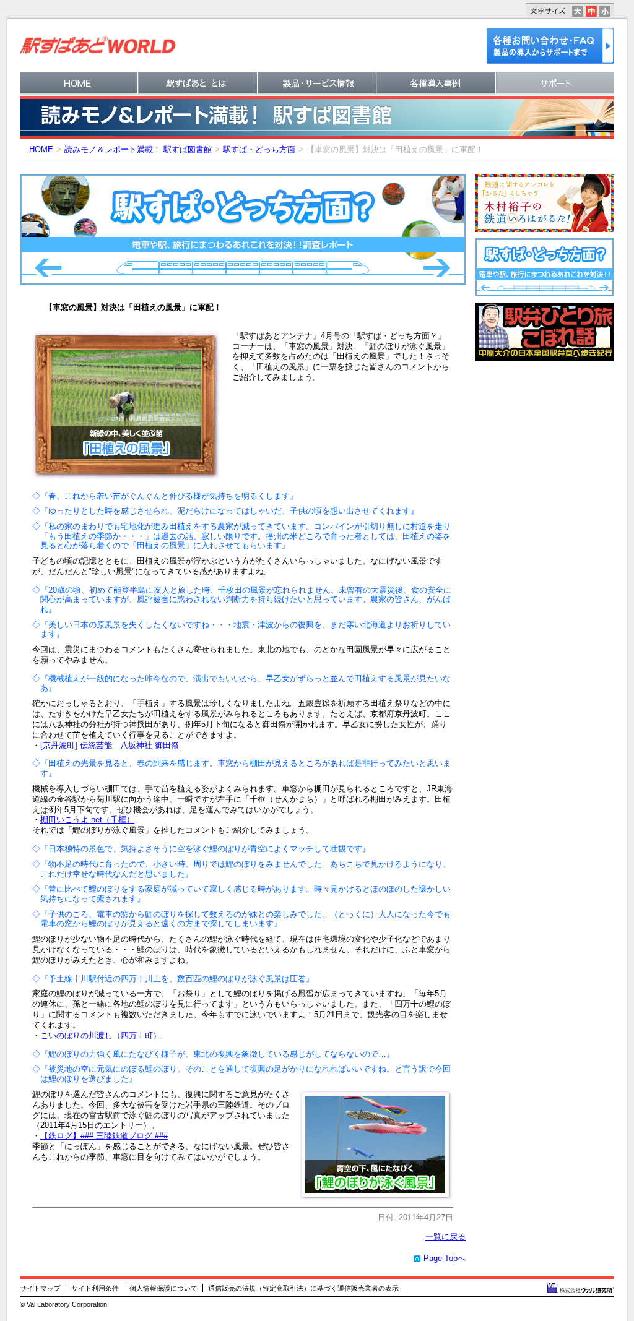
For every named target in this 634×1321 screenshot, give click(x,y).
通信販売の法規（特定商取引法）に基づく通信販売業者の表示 (303, 1288)
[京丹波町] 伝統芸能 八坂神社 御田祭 (109, 745)
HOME (41, 149)
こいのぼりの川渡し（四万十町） (100, 1035)
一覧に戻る (445, 1236)
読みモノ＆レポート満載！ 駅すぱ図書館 (138, 149)
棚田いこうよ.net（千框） (87, 819)
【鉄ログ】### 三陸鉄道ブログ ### (104, 1135)
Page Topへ (444, 1258)
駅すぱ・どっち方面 (259, 149)
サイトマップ (40, 1288)
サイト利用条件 (95, 1288)
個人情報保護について (163, 1288)
